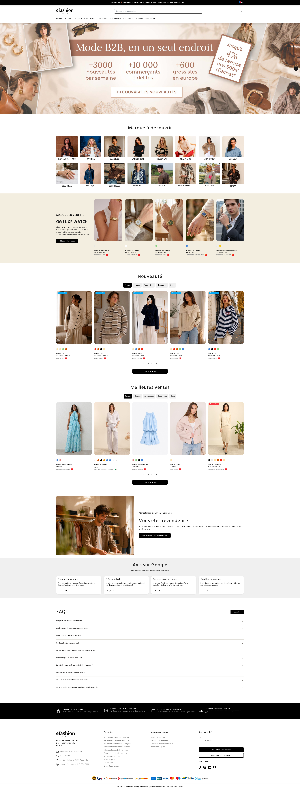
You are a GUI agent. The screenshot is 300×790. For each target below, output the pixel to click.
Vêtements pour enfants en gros (117, 747)
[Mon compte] (241, 11)
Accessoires (128, 18)
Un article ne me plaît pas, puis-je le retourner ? (74, 665)
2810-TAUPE (98, 358)
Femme (59, 18)
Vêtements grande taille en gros (116, 740)
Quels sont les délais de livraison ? (69, 635)
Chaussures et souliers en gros (115, 753)
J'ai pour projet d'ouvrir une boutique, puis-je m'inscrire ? (78, 687)
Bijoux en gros (109, 760)
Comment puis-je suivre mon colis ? (69, 658)
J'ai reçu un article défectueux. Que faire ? (72, 680)
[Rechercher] (199, 11)
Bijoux (93, 18)
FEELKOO (173, 467)
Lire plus (237, 612)
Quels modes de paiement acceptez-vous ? (72, 628)
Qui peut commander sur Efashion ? (69, 621)
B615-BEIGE (174, 469)
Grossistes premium (111, 766)
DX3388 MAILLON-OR (223, 255)
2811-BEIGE (60, 358)
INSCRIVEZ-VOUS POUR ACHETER (154, 535)
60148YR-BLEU (137, 469)
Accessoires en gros (112, 756)
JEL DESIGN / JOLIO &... (63, 356)
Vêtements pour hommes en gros (117, 744)
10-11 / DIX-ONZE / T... (215, 467)
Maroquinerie (115, 18)
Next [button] (296, 68)
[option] (150, 68)
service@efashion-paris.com (71, 752)
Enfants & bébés (81, 18)
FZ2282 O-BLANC (131, 255)
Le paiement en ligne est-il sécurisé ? (70, 672)
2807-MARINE (137, 358)
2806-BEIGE (174, 358)
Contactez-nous (205, 740)
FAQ (200, 737)
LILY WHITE (59, 467)
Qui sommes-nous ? (159, 737)
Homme (68, 18)
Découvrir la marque (67, 241)
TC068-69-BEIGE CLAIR (216, 469)
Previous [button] (4, 68)
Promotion (150, 18)
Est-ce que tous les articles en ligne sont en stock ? (76, 650)
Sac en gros (108, 763)
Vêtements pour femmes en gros (117, 737)
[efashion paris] (65, 11)
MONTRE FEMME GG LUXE (195, 255)
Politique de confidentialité (162, 744)
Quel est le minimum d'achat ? (67, 643)
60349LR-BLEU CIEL (63, 469)
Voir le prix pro (150, 371)
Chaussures (102, 18)
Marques (139, 18)
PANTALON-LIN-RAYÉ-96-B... (104, 469)
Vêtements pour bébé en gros (116, 750)
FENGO (96, 467)
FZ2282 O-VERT (161, 255)
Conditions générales (159, 740)
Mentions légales (158, 747)
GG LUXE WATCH (99, 252)
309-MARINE (212, 358)
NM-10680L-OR (99, 255)
